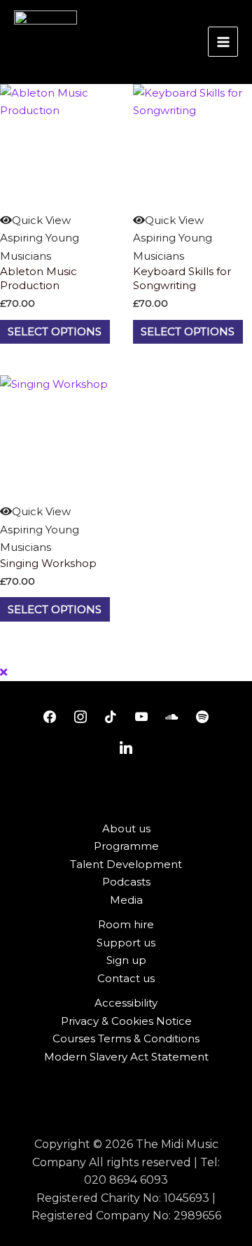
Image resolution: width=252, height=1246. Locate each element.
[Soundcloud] (172, 717)
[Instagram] (80, 717)
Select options (55, 331)
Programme (126, 846)
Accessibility (126, 1002)
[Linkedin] (126, 748)
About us (126, 828)
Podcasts (126, 881)
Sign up (126, 960)
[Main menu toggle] (223, 42)
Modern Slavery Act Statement (126, 1056)
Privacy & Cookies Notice (126, 1021)
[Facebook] (49, 717)
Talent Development (126, 864)
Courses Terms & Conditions (126, 1038)
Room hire (126, 924)
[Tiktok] (110, 717)
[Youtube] (141, 717)
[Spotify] (202, 717)
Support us (126, 942)
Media (126, 899)
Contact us (126, 978)
